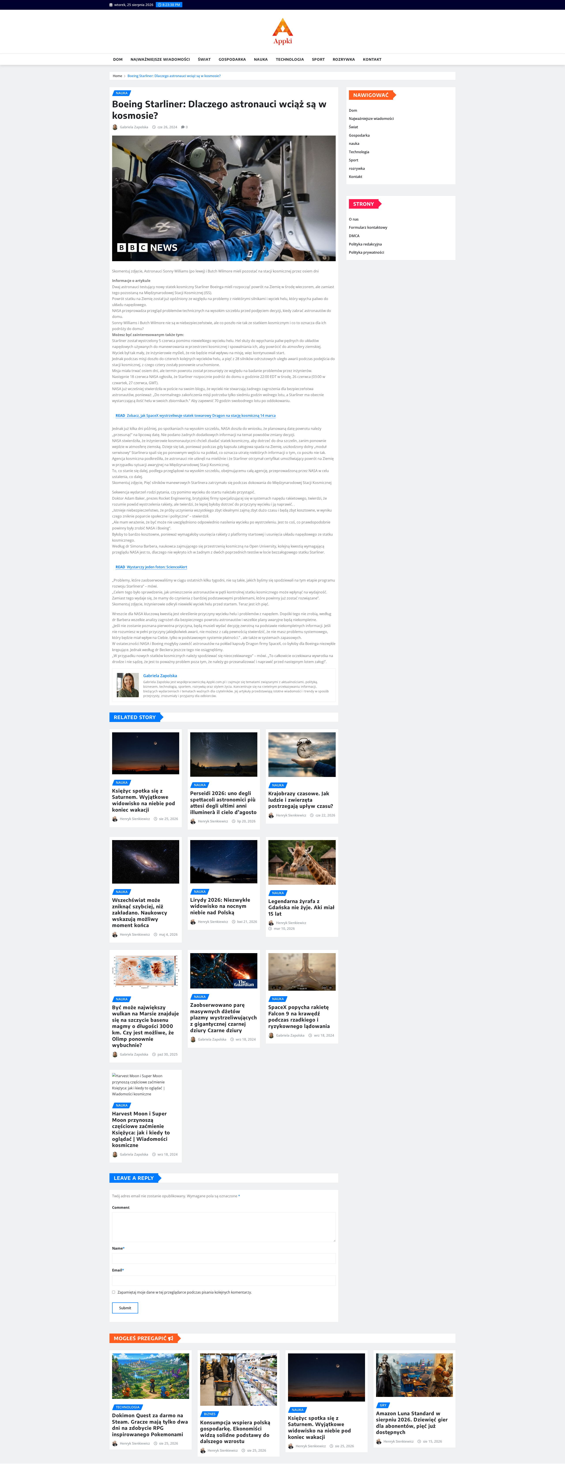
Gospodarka (232, 59)
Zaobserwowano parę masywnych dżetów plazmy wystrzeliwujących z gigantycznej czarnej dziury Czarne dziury (223, 1017)
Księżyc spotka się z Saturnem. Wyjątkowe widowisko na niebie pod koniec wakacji (143, 800)
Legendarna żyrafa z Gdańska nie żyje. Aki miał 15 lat (301, 907)
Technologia (290, 59)
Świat (204, 59)
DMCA (354, 235)
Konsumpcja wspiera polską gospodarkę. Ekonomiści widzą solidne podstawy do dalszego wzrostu (235, 1431)
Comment (121, 1207)
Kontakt (372, 59)
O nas (354, 219)
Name (118, 1248)
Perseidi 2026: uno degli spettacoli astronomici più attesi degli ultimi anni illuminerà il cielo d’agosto (223, 802)
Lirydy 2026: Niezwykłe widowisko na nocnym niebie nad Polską (220, 906)
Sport (318, 59)
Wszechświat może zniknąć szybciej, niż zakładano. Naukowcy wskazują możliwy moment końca (139, 912)
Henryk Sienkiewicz (135, 818)
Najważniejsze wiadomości (160, 59)
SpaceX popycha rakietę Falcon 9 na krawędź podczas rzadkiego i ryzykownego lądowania (299, 1016)
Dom (118, 59)
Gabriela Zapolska (134, 127)
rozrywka (344, 59)
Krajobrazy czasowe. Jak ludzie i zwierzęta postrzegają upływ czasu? (300, 799)
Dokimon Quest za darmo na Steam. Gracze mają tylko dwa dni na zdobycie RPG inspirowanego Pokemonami (150, 1424)
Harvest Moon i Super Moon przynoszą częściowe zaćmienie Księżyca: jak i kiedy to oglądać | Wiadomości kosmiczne (141, 1129)
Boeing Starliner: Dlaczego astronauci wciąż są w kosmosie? (174, 76)
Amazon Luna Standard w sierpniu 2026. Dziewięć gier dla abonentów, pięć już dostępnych (412, 1422)
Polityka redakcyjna (365, 244)
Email (118, 1270)
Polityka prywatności (366, 252)
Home (117, 76)
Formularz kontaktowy (368, 227)
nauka (261, 59)
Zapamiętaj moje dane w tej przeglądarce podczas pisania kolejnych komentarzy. (185, 1292)
